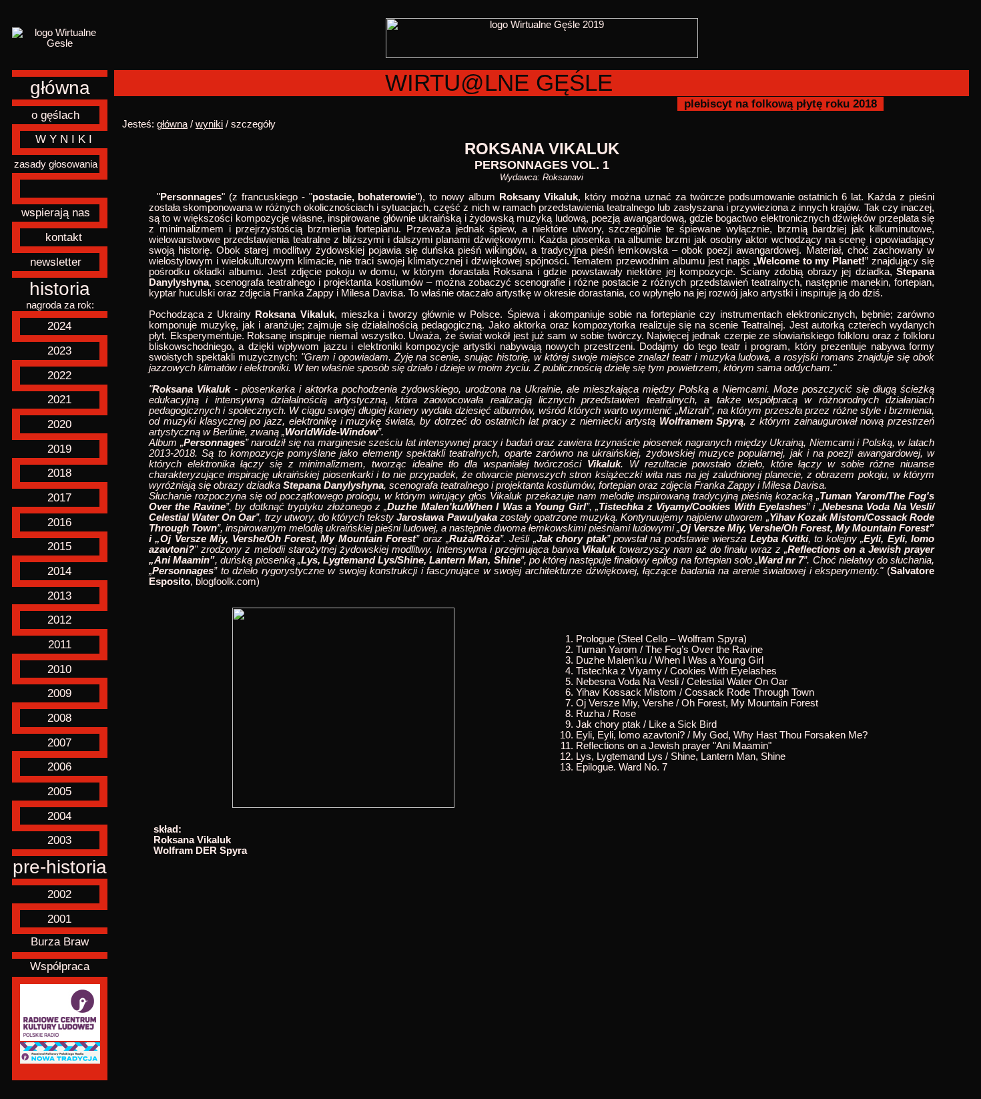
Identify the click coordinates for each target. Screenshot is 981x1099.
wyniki (209, 124)
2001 (59, 918)
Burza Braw (60, 941)
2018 (59, 472)
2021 (59, 399)
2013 (59, 595)
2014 (59, 571)
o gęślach (55, 115)
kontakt (63, 237)
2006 (59, 766)
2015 (59, 546)
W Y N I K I (63, 139)
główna (60, 87)
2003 (59, 840)
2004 (59, 816)
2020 (59, 424)
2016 (59, 522)
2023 (59, 350)
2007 (59, 742)
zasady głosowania (55, 164)
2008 (59, 717)
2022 (59, 375)
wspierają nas (55, 212)
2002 (59, 894)
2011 (59, 644)
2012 (59, 619)
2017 (59, 497)
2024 (59, 326)
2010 (59, 669)
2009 (59, 693)
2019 (59, 448)
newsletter (55, 261)
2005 (59, 791)
